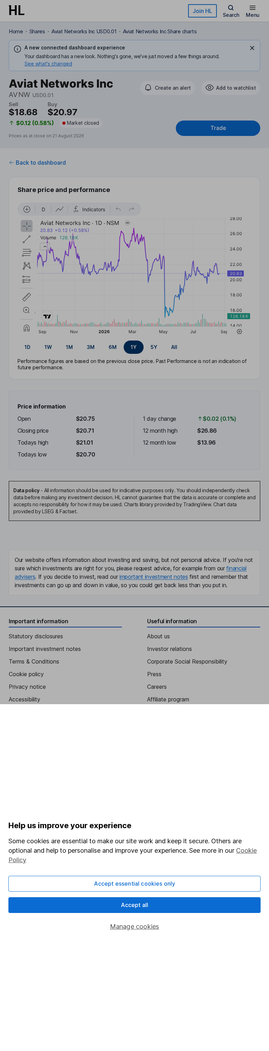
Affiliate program (168, 699)
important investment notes (153, 576)
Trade (218, 128)
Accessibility (24, 699)
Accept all (135, 904)
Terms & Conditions (34, 661)
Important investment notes (45, 648)
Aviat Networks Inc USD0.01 (84, 31)
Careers (157, 686)
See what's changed (48, 64)
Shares (37, 31)
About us (158, 636)
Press (154, 674)
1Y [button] (134, 347)
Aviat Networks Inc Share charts (160, 31)
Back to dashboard (41, 162)
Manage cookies (134, 926)
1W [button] (48, 347)
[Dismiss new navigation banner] (252, 47)
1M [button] (69, 347)
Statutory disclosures (36, 636)
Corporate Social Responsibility (187, 661)
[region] (134, 269)
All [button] (174, 347)
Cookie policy (26, 674)
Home (16, 31)
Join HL (202, 10)
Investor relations (169, 648)
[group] (134, 347)
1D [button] (27, 347)
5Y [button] (154, 347)
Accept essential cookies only (134, 883)
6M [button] (113, 347)
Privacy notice (27, 686)
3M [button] (91, 347)
